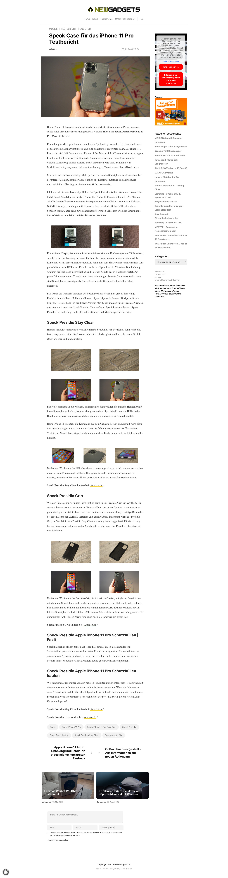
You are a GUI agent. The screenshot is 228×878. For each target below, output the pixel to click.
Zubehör (85, 29)
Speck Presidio (129, 727)
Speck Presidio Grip (59, 735)
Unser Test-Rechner (124, 19)
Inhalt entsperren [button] (171, 67)
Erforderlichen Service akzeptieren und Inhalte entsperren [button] (171, 79)
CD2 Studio (126, 868)
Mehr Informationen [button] (171, 61)
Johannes (53, 49)
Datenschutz (160, 274)
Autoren (158, 277)
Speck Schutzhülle (113, 735)
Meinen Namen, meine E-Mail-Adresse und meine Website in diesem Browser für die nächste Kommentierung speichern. (86, 833)
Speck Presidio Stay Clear (87, 735)
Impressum (159, 271)
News (95, 19)
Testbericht (68, 29)
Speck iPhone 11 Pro (71, 727)
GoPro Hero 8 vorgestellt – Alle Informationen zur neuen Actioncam (123, 752)
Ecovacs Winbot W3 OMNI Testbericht (61, 793)
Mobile (53, 29)
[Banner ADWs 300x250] (171, 112)
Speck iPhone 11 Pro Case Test (101, 727)
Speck (53, 727)
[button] (6, 872)
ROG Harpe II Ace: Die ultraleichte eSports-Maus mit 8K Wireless (120, 793)
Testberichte (107, 19)
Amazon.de (96, 485)
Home (87, 19)
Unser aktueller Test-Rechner (167, 280)
